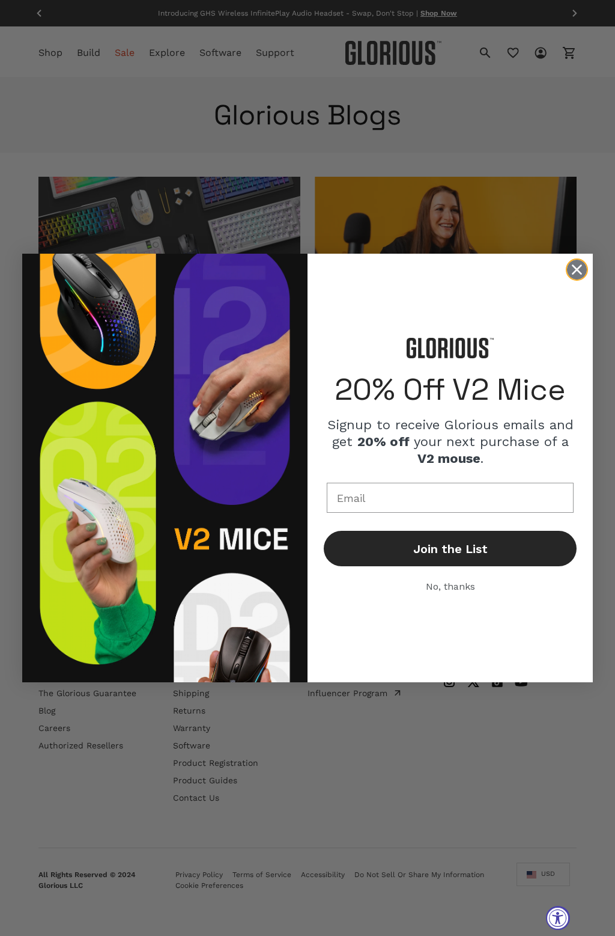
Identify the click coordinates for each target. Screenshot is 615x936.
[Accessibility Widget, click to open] (558, 918)
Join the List (450, 549)
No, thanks (450, 586)
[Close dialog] (577, 269)
